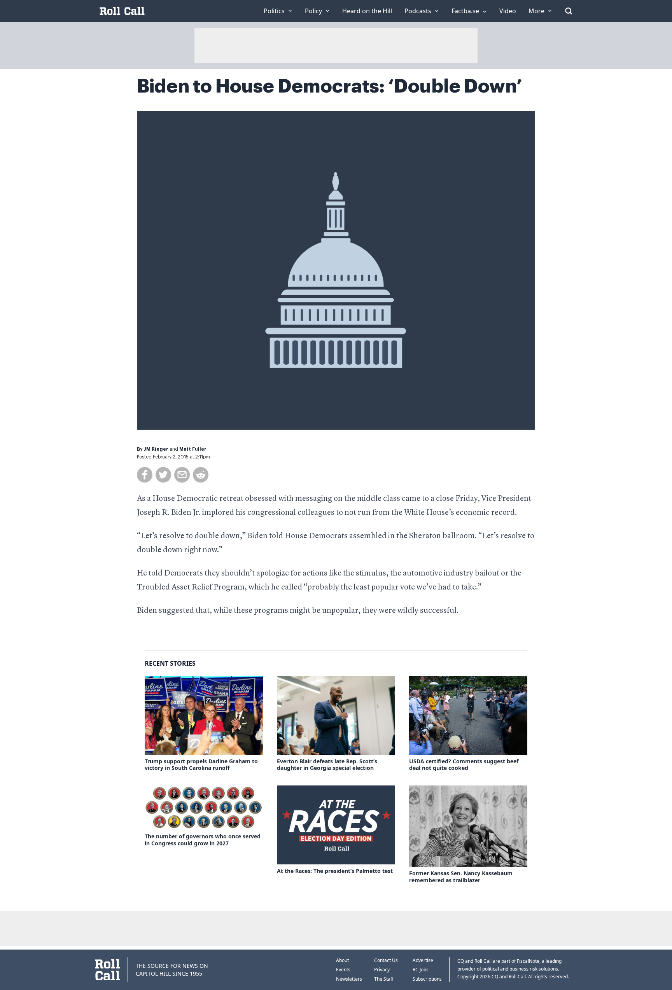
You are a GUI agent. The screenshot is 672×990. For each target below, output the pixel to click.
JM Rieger (156, 449)
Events (343, 969)
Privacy (382, 969)
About (342, 960)
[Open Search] (568, 11)
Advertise (423, 960)
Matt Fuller (192, 449)
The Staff (384, 979)
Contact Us (386, 960)
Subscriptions (427, 979)
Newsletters (349, 979)
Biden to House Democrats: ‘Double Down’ (329, 86)
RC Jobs (421, 969)
